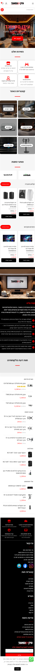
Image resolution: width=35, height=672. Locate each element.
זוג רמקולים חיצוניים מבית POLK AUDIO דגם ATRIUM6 (9, 204)
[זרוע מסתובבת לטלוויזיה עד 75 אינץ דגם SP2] (30, 440)
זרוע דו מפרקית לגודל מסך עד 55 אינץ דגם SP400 (15, 417)
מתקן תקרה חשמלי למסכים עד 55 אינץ (15, 496)
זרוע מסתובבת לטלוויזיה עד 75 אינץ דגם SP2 (16, 439)
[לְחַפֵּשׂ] (2, 9)
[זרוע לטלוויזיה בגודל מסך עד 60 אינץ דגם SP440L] (30, 430)
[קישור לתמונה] (31, 566)
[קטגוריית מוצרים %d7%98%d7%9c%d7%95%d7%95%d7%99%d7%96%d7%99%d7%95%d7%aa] (26, 109)
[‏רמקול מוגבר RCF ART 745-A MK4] (30, 464)
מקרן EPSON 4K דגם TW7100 (16, 403)
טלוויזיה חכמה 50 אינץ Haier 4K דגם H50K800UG (10, 248)
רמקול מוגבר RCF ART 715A (16, 453)
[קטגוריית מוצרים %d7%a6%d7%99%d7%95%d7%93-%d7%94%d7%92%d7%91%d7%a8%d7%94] (8, 145)
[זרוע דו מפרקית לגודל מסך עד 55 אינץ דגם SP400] (30, 419)
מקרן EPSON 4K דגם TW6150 (16, 394)
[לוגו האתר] (17, 3)
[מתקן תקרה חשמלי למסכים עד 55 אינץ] (30, 498)
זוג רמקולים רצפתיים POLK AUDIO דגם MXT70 (14, 506)
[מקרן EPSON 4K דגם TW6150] (30, 396)
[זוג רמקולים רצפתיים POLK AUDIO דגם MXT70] (30, 508)
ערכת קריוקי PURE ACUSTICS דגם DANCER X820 (14, 472)
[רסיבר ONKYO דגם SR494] (30, 488)
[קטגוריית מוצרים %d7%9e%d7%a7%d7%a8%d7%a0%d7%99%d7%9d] (8, 127)
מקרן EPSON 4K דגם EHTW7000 (15, 383)
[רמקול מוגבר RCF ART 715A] (30, 455)
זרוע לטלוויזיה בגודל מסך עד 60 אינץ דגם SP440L (15, 428)
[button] (26, 214)
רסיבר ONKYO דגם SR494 (17, 486)
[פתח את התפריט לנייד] (33, 3)
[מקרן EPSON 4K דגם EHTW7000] (30, 386)
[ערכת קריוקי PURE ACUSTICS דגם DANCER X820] (30, 474)
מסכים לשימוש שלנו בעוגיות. (16, 664)
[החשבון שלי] (6, 3)
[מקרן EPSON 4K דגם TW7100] (30, 405)
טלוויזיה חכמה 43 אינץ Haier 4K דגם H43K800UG (27, 248)
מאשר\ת (17, 669)
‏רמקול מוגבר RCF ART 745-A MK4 (14, 462)
